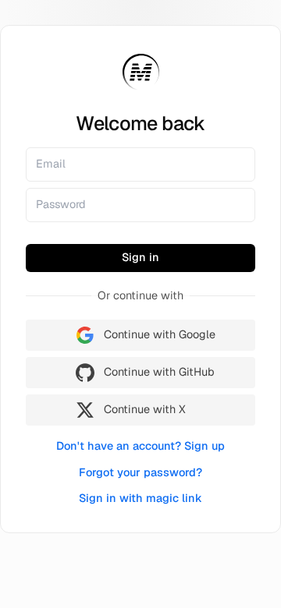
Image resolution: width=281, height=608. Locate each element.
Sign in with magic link (140, 498)
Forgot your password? (140, 472)
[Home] (140, 72)
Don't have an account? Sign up (140, 446)
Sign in (140, 257)
